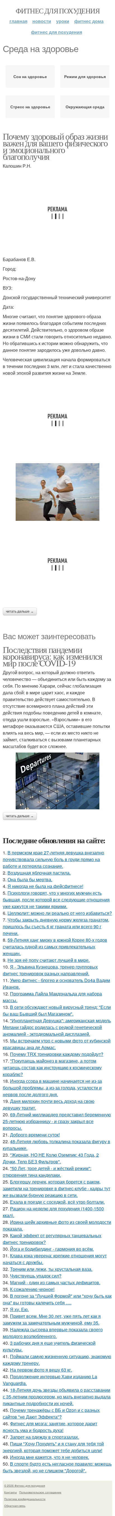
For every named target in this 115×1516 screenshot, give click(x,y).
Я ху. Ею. (19, 1309)
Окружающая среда (85, 106)
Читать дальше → (20, 611)
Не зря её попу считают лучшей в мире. (49, 960)
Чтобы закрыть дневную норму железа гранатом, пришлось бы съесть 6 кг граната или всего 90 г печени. (56, 926)
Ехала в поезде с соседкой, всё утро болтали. (57, 1202)
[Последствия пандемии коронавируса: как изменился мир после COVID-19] (57, 781)
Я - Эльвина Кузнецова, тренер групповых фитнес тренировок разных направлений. (50, 970)
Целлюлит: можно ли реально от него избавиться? (60, 913)
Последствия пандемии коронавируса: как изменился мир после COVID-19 (52, 656)
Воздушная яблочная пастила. (39, 873)
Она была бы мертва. (30, 879)
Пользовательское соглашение (40, 1492)
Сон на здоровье (30, 76)
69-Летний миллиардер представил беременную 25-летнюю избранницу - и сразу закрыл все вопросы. (57, 1121)
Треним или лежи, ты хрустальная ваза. (51, 1269)
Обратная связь (14, 1506)
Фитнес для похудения (57, 10)
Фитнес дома (89, 21)
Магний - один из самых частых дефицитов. (55, 1282)
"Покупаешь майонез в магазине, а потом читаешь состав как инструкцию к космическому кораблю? (52, 1067)
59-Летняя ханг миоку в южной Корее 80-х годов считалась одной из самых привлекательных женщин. (55, 947)
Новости (41, 21)
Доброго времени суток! (35, 1134)
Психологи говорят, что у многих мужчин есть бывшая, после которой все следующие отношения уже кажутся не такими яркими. (56, 900)
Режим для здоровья (85, 76)
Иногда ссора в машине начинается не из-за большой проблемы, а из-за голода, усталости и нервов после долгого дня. (52, 1088)
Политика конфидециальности (24, 1499)
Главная (18, 21)
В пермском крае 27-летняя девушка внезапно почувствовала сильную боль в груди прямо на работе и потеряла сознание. (53, 859)
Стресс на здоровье (30, 106)
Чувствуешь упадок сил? (35, 1276)
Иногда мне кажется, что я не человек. (49, 1457)
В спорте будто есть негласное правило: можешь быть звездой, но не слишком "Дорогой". (57, 1467)
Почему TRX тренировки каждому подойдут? (56, 1054)
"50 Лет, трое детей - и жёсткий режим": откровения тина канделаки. (47, 1171)
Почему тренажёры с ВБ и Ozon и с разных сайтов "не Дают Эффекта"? (51, 1413)
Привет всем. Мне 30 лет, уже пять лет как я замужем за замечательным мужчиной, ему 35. (52, 1319)
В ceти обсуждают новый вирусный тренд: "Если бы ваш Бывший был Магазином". (57, 1010)
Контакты (10, 1492)
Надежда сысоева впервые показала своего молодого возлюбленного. (53, 1332)
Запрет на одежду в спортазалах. (44, 1437)
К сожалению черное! (32, 1289)
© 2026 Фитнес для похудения (24, 1485)
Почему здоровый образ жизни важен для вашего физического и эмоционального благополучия (55, 146)
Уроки (62, 21)
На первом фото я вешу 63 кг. (41, 1370)
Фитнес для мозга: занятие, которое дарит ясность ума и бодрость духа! (50, 1426)
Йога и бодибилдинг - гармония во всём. (52, 1249)
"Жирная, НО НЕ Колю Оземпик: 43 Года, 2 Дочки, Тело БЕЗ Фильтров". (51, 1158)
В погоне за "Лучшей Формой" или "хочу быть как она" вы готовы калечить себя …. (57, 1299)
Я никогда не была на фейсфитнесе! (45, 886)
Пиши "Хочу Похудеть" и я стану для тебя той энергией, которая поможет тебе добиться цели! (53, 1447)
